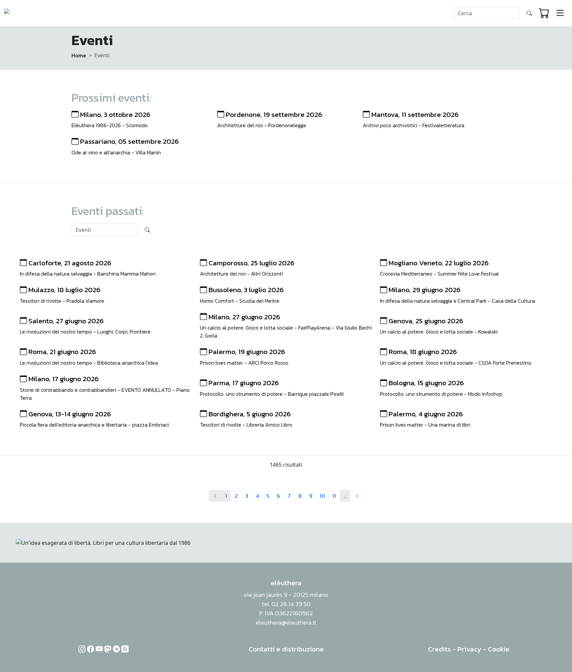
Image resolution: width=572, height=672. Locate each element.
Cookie (498, 649)
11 (334, 496)
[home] (29, 13)
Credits (439, 649)
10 (322, 496)
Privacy (469, 649)
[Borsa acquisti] (544, 13)
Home (79, 55)
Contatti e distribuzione (286, 649)
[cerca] (529, 13)
